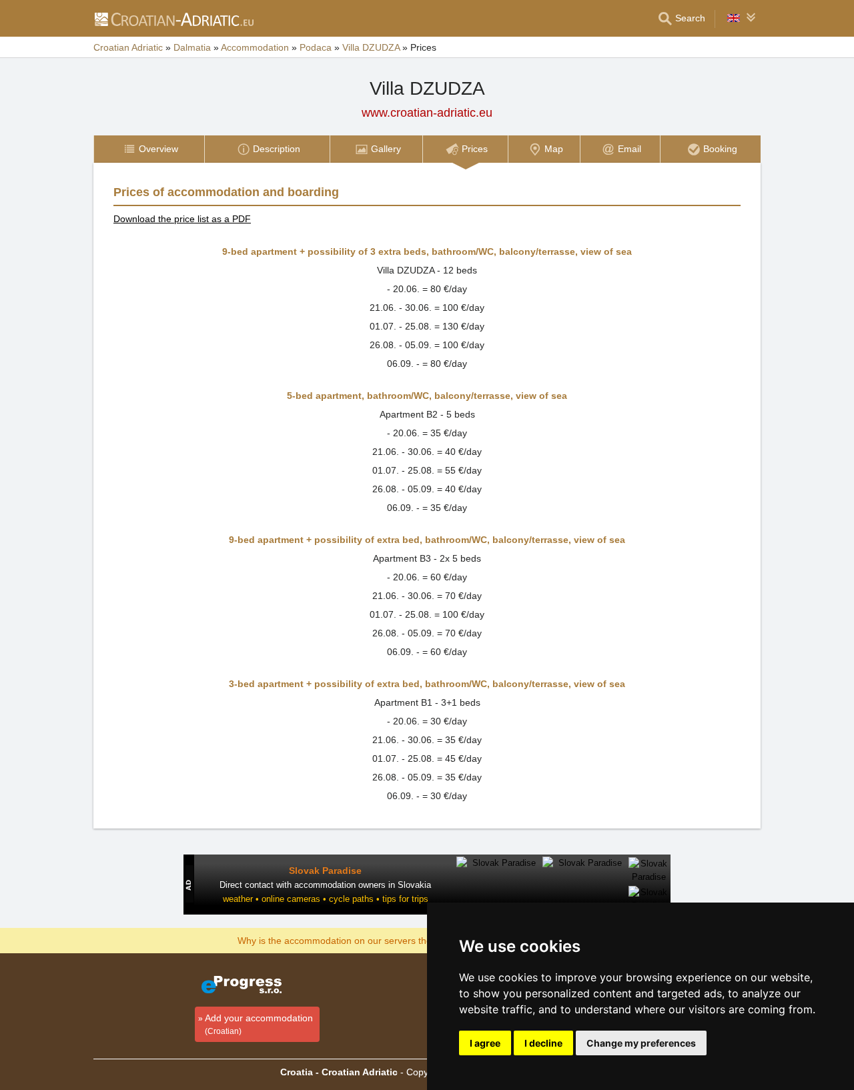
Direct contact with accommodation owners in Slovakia (325, 885)
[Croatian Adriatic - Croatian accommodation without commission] (173, 18)
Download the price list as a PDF (182, 218)
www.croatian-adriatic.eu (427, 112)
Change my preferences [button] (641, 1043)
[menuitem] (148, 149)
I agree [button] (485, 1043)
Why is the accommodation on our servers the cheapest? (358, 940)
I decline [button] (543, 1043)
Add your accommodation (259, 1024)
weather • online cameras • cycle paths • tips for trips (325, 899)
